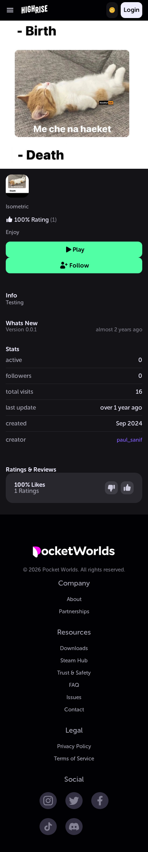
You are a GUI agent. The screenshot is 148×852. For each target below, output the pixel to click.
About (74, 599)
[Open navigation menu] (10, 10)
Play (78, 249)
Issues (74, 697)
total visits (19, 391)
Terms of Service (74, 758)
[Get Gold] (112, 10)
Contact (74, 709)
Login (131, 9)
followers (18, 375)
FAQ (74, 685)
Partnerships (74, 611)
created (16, 423)
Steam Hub (74, 660)
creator (16, 439)
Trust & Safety (74, 673)
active (14, 360)
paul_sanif (129, 440)
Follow (79, 265)
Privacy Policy (74, 746)
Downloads (74, 648)
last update (21, 407)
